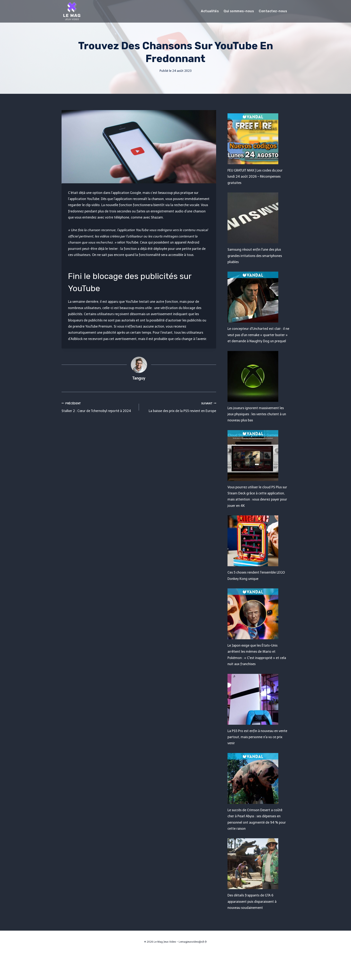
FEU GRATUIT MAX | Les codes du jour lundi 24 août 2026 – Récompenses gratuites (255, 176)
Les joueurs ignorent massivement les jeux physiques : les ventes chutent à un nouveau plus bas (257, 414)
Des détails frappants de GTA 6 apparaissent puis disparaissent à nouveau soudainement (252, 901)
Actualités (210, 11)
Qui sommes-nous (239, 11)
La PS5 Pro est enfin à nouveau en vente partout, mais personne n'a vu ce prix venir (257, 737)
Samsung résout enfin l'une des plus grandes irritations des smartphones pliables (255, 256)
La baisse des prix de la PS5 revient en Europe (182, 407)
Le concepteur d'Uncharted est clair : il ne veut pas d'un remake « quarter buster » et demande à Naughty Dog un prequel (258, 335)
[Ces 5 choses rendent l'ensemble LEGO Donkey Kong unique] (258, 540)
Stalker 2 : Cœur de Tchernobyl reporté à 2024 (96, 407)
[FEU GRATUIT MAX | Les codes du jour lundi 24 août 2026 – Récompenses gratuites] (258, 138)
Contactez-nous (273, 11)
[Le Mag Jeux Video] (72, 11)
